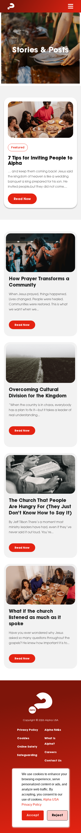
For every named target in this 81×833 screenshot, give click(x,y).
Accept (33, 815)
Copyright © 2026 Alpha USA (40, 720)
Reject (57, 815)
